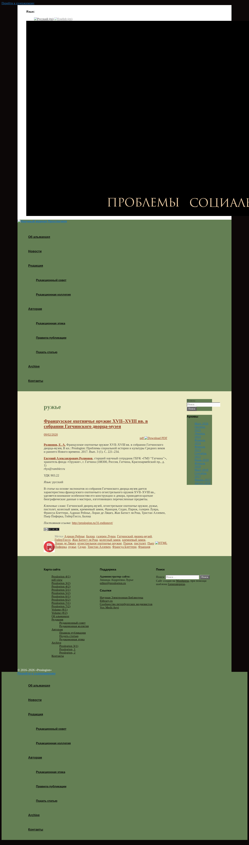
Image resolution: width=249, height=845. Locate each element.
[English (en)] (63, 18)
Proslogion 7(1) (61, 603)
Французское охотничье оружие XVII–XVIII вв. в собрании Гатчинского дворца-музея (96, 424)
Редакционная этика (50, 323)
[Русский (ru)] (43, 18)
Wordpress (182, 580)
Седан (82, 546)
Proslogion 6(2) (61, 599)
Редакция (35, 265)
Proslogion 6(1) (61, 596)
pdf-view (57, 579)
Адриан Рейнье (74, 536)
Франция (144, 546)
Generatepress (176, 584)
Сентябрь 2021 (201, 455)
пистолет (140, 543)
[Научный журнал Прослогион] (42, 221)
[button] (44, 265)
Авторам (35, 309)
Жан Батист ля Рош (85, 539)
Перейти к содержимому (18, 3)
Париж (127, 543)
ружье (72, 546)
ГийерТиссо (63, 539)
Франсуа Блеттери (124, 546)
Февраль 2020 (200, 465)
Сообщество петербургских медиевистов (126, 604)
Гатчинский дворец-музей (134, 536)
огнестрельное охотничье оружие (99, 543)
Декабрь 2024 (200, 435)
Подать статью (46, 352)
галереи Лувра (106, 536)
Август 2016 (202, 483)
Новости (35, 251)
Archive (34, 366)
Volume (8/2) (60, 612)
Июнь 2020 (202, 460)
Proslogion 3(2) (61, 583)
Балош (90, 536)
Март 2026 (201, 423)
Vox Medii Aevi (109, 607)
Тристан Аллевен (99, 546)
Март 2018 (201, 469)
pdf (142, 438)
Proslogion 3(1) (68, 646)
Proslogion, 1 (67, 649)
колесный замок (110, 539)
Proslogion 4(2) (61, 586)
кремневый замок (134, 539)
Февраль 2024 (200, 442)
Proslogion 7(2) (61, 606)
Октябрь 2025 (200, 428)
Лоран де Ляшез (65, 543)
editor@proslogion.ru (113, 583)
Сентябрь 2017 (201, 475)
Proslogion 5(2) (61, 593)
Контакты (35, 381)
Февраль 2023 (200, 448)
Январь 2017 (203, 479)
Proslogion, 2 (67, 652)
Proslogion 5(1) (61, 589)
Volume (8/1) (60, 609)
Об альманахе (39, 237)
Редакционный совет (51, 280)
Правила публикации (51, 337)
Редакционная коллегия (53, 294)
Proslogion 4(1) (61, 576)
